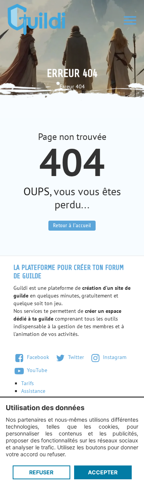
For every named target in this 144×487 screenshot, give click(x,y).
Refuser (41, 472)
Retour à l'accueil (72, 225)
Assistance (33, 390)
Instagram (113, 357)
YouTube (36, 370)
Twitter (75, 357)
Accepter (103, 472)
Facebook (37, 357)
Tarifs (27, 383)
